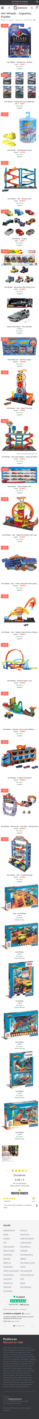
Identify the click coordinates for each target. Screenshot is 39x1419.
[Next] (36, 1205)
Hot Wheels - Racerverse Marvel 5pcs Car (19, 287)
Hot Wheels (19, 952)
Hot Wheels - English (19, 239)
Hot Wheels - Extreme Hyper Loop (19, 681)
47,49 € (19, 329)
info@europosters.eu (15, 1399)
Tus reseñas (7, 1291)
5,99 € (19, 1003)
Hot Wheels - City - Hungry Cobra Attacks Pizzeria (19, 632)
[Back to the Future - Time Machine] (19, 310)
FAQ (4, 1242)
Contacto (6, 1238)
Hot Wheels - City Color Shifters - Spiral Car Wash (19, 457)
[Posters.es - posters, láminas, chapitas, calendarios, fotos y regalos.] (20, 8)
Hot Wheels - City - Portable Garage (19, 875)
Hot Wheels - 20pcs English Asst (19, 486)
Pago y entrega (8, 1250)
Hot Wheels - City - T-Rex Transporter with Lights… (19, 583)
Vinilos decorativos (27, 1238)
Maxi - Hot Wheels (19, 913)
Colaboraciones (25, 1242)
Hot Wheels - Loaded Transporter (20, 778)
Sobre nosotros (8, 1246)
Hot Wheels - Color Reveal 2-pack (19, 150)
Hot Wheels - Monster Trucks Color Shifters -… (19, 729)
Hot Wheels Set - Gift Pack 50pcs (19, 360)
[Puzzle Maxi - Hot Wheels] (19, 897)
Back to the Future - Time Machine (19, 327)
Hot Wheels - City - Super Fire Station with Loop (19, 535)
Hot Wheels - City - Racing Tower (19, 199)
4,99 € (19, 1044)
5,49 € (19, 1093)
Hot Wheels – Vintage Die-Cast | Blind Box (19, 102)
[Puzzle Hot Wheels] (19, 936)
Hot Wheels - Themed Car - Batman (19, 62)
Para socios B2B (26, 1271)
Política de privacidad (11, 1271)
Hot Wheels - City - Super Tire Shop (19, 408)
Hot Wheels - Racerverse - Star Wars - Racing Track (19, 826)
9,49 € (19, 915)
